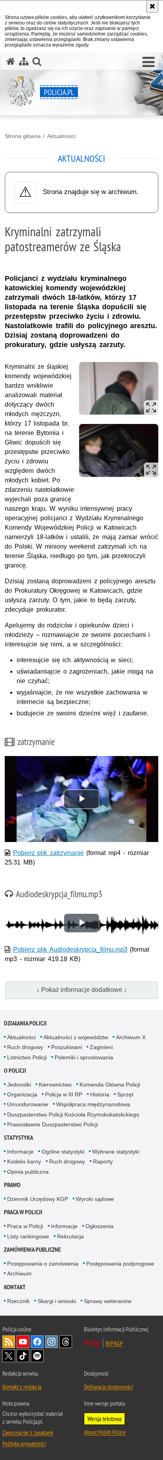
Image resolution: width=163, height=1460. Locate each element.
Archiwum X (131, 1037)
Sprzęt (125, 1094)
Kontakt (15, 1287)
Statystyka (18, 1137)
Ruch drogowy (25, 1047)
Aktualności (61, 136)
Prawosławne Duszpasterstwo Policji (52, 1124)
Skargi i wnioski (57, 1301)
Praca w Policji (23, 1212)
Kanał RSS (8, 1341)
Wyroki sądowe (95, 1199)
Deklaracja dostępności (108, 1387)
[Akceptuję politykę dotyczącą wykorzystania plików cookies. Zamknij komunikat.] (152, 6)
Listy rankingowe (28, 1236)
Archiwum (19, 1273)
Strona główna (23, 136)
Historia (99, 1094)
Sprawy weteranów (107, 1301)
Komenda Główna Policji (110, 1084)
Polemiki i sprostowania (84, 1057)
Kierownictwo (55, 1084)
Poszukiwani (66, 1047)
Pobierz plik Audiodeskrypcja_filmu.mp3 (70, 949)
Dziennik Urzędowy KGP (37, 1199)
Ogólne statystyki (63, 1151)
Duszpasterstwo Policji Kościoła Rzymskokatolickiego (73, 1114)
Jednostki (19, 1084)
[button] (148, 62)
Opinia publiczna (28, 1172)
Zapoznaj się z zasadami (27, 1432)
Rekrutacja (70, 1236)
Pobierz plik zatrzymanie (48, 852)
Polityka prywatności (24, 1443)
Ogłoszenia (99, 1226)
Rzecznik (18, 1301)
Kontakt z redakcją (21, 1387)
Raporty (103, 1161)
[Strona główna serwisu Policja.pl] (10, 61)
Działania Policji (25, 1023)
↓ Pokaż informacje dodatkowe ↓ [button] (81, 989)
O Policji (15, 1070)
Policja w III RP (63, 1094)
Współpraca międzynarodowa (93, 1104)
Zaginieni (101, 1047)
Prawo (12, 1185)
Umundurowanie (27, 1104)
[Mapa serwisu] (23, 61)
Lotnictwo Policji (27, 1057)
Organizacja (22, 1094)
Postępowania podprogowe (120, 1263)
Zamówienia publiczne (32, 1249)
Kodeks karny (24, 1161)
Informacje (20, 1151)
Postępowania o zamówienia (42, 1263)
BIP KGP (114, 1343)
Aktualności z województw (76, 1037)
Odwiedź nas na (23, 1341)
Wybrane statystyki (115, 1151)
